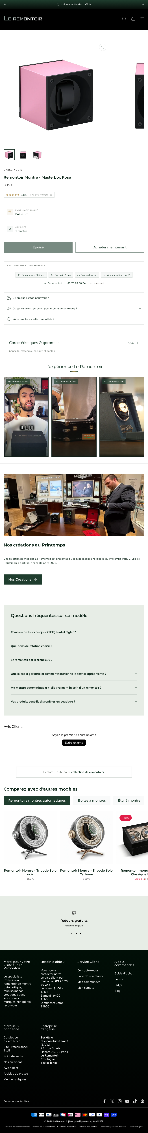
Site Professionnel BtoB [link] (16, 1048)
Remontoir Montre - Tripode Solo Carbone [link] (86, 872)
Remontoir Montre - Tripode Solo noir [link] (30, 872)
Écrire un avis (74, 742)
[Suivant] (143, 4)
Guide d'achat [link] (124, 973)
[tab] (37, 800)
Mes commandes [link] (88, 982)
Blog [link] (117, 990)
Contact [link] (119, 979)
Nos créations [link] (13, 1062)
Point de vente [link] (13, 1056)
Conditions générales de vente (113, 1127)
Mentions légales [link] (15, 1079)
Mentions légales (136, 1127)
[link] (30, 837)
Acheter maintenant (110, 247)
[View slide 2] (72, 933)
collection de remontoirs (87, 772)
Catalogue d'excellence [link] (12, 1039)
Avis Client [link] (11, 1067)
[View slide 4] (80, 933)
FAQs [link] (118, 985)
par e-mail (99, 283)
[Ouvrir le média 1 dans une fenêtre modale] (102, 47)
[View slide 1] (67, 933)
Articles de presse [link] (16, 1073)
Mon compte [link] (85, 987)
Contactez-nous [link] (88, 970)
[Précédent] (5, 4)
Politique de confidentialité (43, 1127)
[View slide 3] (76, 933)
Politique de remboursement (17, 1127)
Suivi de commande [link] (90, 976)
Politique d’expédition (88, 1127)
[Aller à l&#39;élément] (9, 154)
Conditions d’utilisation (67, 1127)
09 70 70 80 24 (77, 283)
